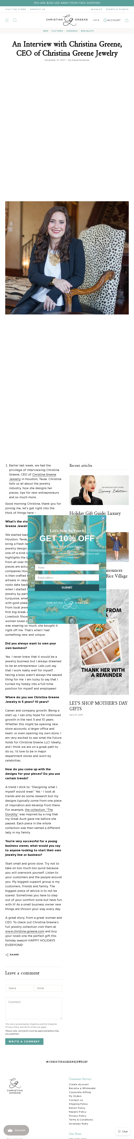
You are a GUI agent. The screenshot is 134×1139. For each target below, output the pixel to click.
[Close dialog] (103, 518)
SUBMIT (67, 587)
